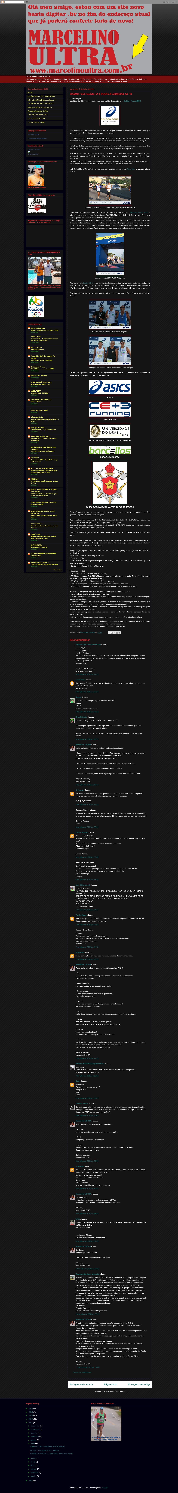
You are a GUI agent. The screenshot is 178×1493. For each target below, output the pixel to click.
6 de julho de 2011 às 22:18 (87, 805)
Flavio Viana (81, 915)
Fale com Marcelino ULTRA (37, 115)
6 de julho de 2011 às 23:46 (87, 880)
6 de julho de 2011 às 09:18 (87, 712)
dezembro (35, 1426)
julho (33, 1444)
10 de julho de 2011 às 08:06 (88, 1269)
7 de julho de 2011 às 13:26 (87, 959)
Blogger (105, 1488)
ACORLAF (34, 479)
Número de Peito (37, 417)
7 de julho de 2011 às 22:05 (87, 1076)
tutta (78, 1219)
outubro (34, 1433)
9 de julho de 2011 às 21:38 (87, 1241)
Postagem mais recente (81, 1384)
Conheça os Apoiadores (36, 118)
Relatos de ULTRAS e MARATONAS (41, 104)
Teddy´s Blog (35, 534)
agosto (34, 1440)
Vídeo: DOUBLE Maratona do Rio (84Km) (47, 1447)
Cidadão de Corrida (38, 367)
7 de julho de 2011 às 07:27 (87, 910)
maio (33, 1462)
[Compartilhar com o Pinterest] (119, 632)
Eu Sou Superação (37, 504)
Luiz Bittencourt (83, 885)
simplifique (80, 680)
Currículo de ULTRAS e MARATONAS (41, 96)
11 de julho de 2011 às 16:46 (87, 1367)
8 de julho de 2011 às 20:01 (87, 1161)
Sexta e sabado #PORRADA (40, 384)
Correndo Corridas (38, 328)
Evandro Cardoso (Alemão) (88, 1274)
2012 (31, 1419)
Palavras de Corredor (39, 376)
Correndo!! (35, 458)
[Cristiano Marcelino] (29, 152)
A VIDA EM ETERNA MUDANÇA (41, 360)
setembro (35, 1436)
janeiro (34, 1476)
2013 (31, 1415)
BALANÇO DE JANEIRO (39, 547)
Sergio (78, 697)
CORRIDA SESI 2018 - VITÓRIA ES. (42, 451)
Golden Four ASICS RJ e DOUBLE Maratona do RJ (51, 1454)
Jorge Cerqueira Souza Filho (88, 645)
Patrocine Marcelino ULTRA (38, 111)
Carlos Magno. (82, 832)
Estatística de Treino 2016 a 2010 (40, 107)
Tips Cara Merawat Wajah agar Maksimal (44, 564)
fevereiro (35, 1472)
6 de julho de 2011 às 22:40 (87, 827)
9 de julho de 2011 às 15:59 (87, 1214)
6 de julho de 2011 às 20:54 (87, 785)
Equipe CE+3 (88, 283)
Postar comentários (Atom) (113, 1391)
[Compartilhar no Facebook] (117, 632)
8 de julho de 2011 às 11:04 (87, 1116)
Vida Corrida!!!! (36, 524)
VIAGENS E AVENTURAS (40, 436)
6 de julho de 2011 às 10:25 (87, 739)
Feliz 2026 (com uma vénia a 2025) (42, 369)
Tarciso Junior (82, 1103)
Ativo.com (131, 169)
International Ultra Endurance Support (41, 100)
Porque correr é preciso (39, 563)
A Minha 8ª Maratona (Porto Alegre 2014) (44, 330)
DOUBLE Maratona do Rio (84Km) (44, 1450)
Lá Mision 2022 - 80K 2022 (39, 393)
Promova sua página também (37, 138)
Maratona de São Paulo (139, 213)
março (34, 1469)
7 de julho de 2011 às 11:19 (87, 947)
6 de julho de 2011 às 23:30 (87, 857)
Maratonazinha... (37, 347)
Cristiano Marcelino (34, 150)
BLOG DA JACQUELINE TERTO (42, 468)
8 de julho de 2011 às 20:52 (87, 1188)
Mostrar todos (57, 569)
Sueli (78, 1081)
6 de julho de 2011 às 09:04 (87, 692)
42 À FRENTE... (36, 545)
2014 (31, 1412)
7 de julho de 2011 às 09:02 (87, 925)
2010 (31, 1481)
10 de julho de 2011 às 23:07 (88, 1314)
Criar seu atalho (33, 154)
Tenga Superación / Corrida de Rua (43, 502)
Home (30, 93)
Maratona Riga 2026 (37, 349)
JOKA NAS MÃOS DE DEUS (41, 382)
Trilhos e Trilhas (36, 402)
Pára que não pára (37, 428)
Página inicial (110, 1384)
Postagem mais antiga (139, 1384)
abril (33, 1465)
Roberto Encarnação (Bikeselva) (90, 1064)
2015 (31, 1408)
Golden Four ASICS (132, 101)
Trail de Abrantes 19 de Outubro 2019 (43, 429)
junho (33, 1458)
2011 (31, 1423)
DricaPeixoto (81, 717)
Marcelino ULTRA (83, 745)
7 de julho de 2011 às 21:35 (87, 1058)
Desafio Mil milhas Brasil (39, 410)
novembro (35, 1429)
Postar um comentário (82, 1373)
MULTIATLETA (36, 391)
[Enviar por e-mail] (109, 632)
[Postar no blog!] (112, 632)
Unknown (80, 790)
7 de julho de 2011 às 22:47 (87, 1098)
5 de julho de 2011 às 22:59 (87, 674)
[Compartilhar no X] (114, 632)
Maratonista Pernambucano (41, 400)
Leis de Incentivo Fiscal (36, 122)
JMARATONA (36, 337)
